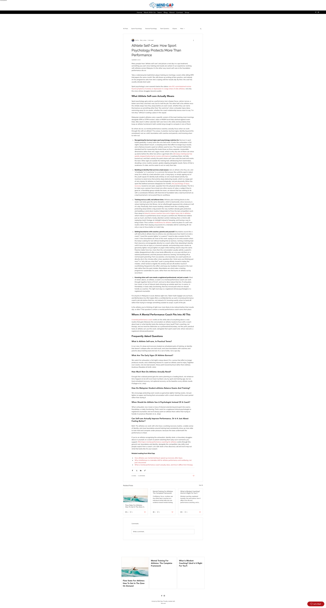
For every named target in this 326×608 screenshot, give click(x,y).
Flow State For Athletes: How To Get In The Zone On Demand (135, 506)
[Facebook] (316, 12)
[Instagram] (318, 12)
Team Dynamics (164, 28)
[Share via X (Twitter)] (136, 470)
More (181, 28)
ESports (175, 28)
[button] (201, 28)
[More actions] (193, 40)
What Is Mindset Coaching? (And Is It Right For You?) (190, 492)
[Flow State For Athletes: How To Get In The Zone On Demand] (135, 495)
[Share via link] (145, 470)
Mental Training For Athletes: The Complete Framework (163, 492)
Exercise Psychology (151, 28)
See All (201, 485)
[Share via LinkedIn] (141, 470)
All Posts (125, 28)
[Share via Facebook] (132, 470)
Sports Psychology (136, 28)
